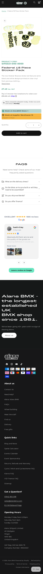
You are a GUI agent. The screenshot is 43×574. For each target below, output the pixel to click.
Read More (6, 83)
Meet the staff (10, 415)
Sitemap (7, 484)
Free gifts (8, 429)
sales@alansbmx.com (13, 501)
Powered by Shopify (22, 560)
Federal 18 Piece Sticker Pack (18, 11)
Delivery (7, 424)
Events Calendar (11, 454)
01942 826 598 (10, 497)
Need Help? (9, 394)
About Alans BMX (11, 399)
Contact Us (9, 389)
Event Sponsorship (12, 459)
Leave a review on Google (21, 270)
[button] (2, 2)
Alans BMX (11, 560)
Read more (11, 246)
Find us (7, 419)
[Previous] (19, 262)
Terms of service (22, 564)
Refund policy (35, 560)
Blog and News (10, 444)
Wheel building (10, 409)
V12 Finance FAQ (11, 479)
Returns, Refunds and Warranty (17, 464)
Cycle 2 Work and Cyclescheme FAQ (19, 469)
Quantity (5, 125)
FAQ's (6, 404)
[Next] (24, 262)
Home (4, 11)
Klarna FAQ (9, 474)
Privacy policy (9, 564)
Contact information (22, 567)
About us (9, 335)
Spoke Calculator (11, 449)
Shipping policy (35, 564)
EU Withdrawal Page (13, 505)
